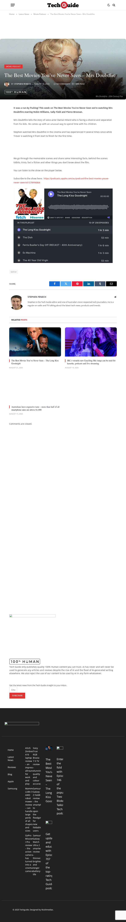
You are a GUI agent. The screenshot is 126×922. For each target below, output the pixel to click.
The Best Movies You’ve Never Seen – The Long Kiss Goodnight (35, 362)
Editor (14, 271)
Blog (10, 774)
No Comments (63, 84)
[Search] (113, 5)
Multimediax (47, 909)
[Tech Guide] (63, 5)
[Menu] (13, 5)
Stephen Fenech (22, 84)
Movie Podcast (13, 66)
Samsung (12, 788)
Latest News (11, 759)
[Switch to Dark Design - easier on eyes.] (109, 5)
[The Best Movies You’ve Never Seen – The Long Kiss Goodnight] (35, 342)
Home (11, 749)
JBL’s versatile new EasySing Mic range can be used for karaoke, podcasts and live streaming (91, 362)
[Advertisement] (49, 146)
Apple (11, 781)
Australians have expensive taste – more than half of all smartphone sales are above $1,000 (35, 408)
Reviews (12, 767)
